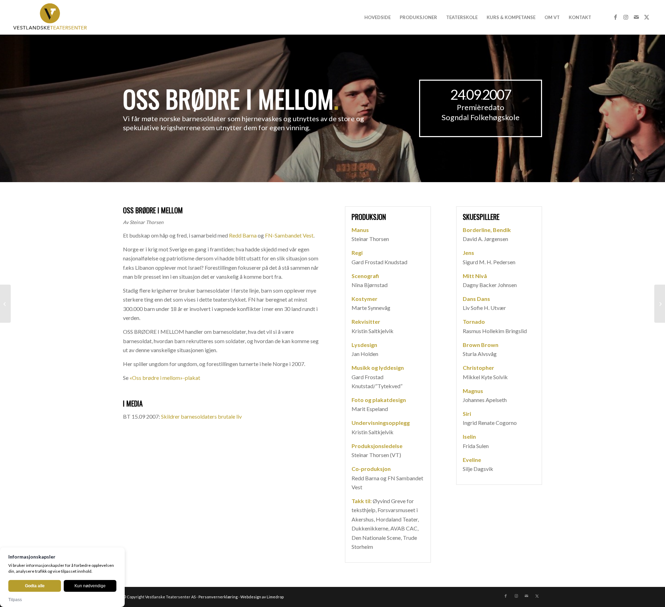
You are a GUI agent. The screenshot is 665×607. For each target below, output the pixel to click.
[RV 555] (659, 304)
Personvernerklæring (218, 597)
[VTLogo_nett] (51, 17)
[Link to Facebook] (615, 17)
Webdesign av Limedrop (262, 597)
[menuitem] (377, 17)
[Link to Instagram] (626, 17)
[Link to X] (646, 17)
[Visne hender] (5, 304)
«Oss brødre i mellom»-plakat (165, 377)
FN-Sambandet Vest (289, 235)
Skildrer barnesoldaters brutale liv (201, 416)
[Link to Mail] (636, 17)
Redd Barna (243, 235)
